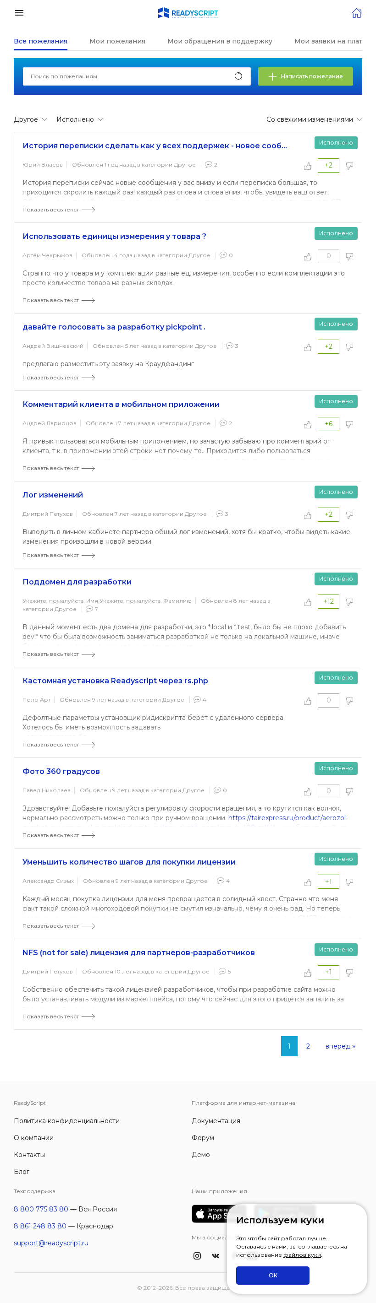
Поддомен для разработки (77, 582)
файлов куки (302, 1254)
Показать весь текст (50, 209)
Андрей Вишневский (52, 345)
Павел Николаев (46, 790)
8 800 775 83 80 (41, 1209)
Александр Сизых (48, 880)
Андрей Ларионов (49, 423)
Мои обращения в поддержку (219, 41)
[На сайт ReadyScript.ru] (356, 12)
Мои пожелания (117, 41)
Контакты (29, 1155)
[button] (19, 12)
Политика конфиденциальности (67, 1121)
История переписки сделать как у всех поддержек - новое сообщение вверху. (156, 145)
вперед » (340, 1046)
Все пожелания (40, 41)
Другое (185, 164)
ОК (273, 1275)
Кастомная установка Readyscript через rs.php (115, 680)
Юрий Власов (42, 164)
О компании (34, 1138)
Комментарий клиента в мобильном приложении (121, 404)
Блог (21, 1172)
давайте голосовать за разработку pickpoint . (113, 327)
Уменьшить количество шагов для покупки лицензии (129, 862)
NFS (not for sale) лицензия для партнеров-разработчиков (138, 952)
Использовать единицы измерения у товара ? (114, 236)
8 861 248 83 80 (40, 1226)
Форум (203, 1138)
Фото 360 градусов (61, 771)
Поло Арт (36, 699)
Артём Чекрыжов (47, 255)
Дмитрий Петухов (47, 513)
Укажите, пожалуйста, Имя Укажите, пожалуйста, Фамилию (107, 600)
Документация (216, 1121)
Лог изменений (52, 495)
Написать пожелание (312, 76)
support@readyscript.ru (51, 1243)
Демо (201, 1155)
